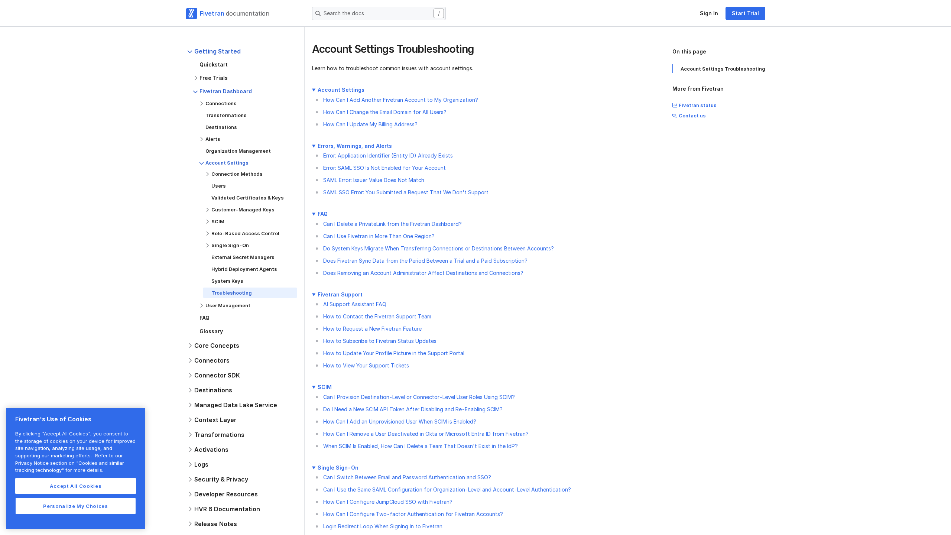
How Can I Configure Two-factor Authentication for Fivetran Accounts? (413, 514)
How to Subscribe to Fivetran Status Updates (379, 341)
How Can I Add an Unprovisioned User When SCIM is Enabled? (399, 421)
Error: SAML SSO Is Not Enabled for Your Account (384, 168)
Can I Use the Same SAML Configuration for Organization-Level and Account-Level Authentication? (447, 489)
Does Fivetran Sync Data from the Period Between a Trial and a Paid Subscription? (425, 260)
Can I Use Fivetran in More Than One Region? (379, 236)
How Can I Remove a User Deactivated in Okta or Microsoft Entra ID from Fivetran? (426, 434)
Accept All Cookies (76, 486)
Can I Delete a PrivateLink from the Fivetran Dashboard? (392, 224)
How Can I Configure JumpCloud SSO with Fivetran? (387, 502)
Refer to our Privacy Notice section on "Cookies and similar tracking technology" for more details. (69, 463)
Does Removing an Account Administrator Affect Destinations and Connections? (423, 273)
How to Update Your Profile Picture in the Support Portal (393, 353)
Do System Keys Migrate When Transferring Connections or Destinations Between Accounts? (438, 248)
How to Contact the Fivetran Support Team (377, 316)
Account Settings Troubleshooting (723, 69)
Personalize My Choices (75, 506)
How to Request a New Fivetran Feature (372, 328)
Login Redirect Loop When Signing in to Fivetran (382, 526)
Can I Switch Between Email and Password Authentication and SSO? (407, 477)
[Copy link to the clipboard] (480, 49)
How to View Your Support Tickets (366, 365)
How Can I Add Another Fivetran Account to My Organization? (400, 100)
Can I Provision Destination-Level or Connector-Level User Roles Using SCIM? (419, 397)
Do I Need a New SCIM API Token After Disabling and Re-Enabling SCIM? (413, 409)
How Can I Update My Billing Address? (370, 124)
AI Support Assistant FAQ (354, 304)
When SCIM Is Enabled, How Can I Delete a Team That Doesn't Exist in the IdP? (420, 446)
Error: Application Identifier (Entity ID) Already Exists (388, 155)
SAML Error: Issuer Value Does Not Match (373, 180)
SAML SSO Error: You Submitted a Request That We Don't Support (406, 192)
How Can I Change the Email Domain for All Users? (385, 112)
